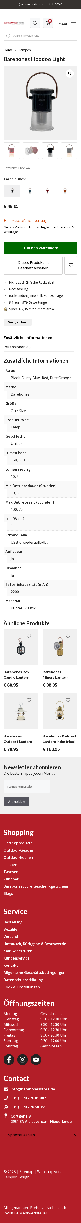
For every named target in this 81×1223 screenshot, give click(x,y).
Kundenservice (17, 958)
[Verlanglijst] (35, 23)
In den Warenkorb (42, 247)
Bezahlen (12, 929)
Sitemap (26, 1171)
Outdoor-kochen (18, 857)
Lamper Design (16, 1177)
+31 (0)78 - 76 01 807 (28, 1098)
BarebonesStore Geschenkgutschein (36, 886)
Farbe (9, 178)
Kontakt (11, 965)
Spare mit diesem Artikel (32, 309)
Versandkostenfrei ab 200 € (43, 4)
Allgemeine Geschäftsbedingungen (34, 972)
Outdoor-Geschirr (19, 850)
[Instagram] (22, 1059)
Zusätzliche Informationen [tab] (28, 337)
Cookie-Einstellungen (22, 987)
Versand (11, 936)
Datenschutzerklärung (23, 979)
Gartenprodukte (18, 843)
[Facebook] (9, 1059)
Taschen (11, 871)
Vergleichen (17, 322)
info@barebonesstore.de (33, 1089)
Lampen (10, 864)
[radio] (12, 191)
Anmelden (16, 801)
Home (8, 50)
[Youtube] (36, 1059)
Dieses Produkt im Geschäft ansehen (33, 265)
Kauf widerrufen (18, 950)
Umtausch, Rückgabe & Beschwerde (35, 943)
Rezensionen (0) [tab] (17, 346)
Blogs (8, 893)
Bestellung (13, 922)
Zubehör (11, 879)
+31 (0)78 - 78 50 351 (28, 1107)
